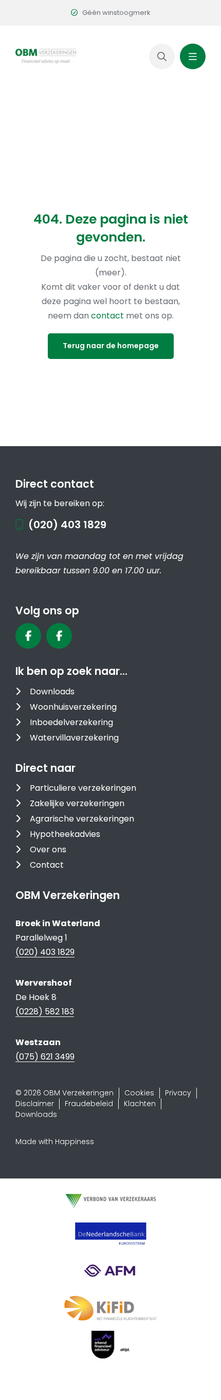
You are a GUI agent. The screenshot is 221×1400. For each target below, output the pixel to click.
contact (108, 316)
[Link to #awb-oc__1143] (193, 56)
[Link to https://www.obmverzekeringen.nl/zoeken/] (162, 56)
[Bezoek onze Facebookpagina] (28, 636)
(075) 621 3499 (45, 1057)
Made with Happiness (54, 1141)
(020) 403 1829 (67, 524)
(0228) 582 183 (44, 1011)
